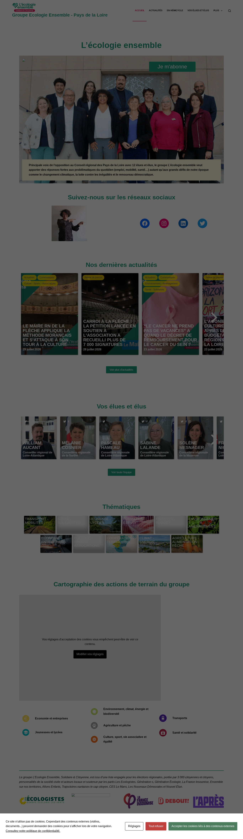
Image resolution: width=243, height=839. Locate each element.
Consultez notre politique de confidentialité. (33, 830)
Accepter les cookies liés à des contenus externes (202, 826)
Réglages (134, 826)
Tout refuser (156, 826)
